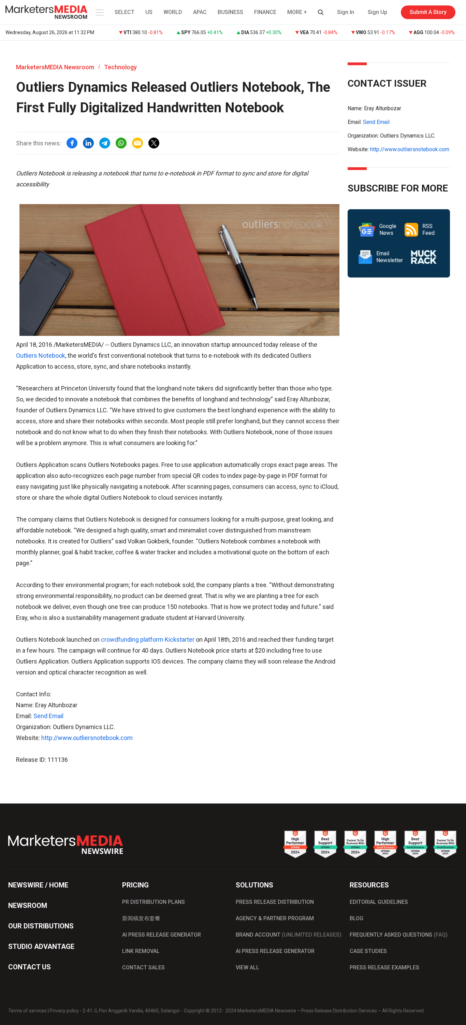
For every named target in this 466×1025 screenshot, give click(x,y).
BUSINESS (230, 12)
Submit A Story (428, 12)
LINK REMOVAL (141, 951)
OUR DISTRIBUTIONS (41, 926)
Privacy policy (64, 1010)
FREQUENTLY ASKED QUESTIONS (399, 934)
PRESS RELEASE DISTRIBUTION (275, 902)
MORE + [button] (297, 12)
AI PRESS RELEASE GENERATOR (161, 934)
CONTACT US (29, 967)
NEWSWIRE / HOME (38, 885)
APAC (200, 12)
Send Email (48, 716)
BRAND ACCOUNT (288, 934)
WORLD (172, 12)
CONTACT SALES (143, 967)
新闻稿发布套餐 (141, 918)
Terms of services (27, 1010)
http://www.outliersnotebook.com (87, 737)
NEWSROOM (27, 905)
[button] (99, 12)
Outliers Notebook (40, 355)
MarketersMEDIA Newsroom (55, 67)
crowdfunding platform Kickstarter (147, 639)
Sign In (345, 12)
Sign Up (377, 12)
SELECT (124, 12)
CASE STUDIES (368, 951)
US (148, 12)
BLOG (356, 918)
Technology (120, 67)
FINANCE (265, 12)
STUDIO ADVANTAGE (41, 946)
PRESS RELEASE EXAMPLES (384, 967)
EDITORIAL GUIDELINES (379, 902)
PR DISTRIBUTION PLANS (153, 902)
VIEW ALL (247, 967)
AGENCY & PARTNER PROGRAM (275, 918)
